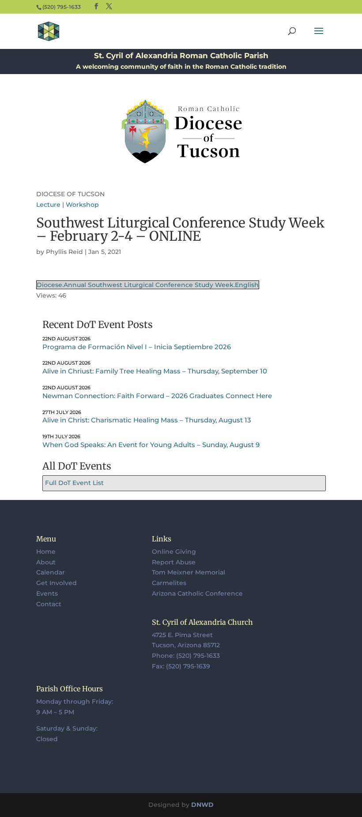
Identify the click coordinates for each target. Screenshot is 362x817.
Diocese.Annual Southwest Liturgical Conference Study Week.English (148, 285)
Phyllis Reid (64, 252)
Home (46, 552)
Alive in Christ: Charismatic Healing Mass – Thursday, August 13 (146, 420)
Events (47, 593)
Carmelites (169, 583)
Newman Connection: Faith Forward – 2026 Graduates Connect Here (157, 396)
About (46, 562)
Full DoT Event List (74, 483)
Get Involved (56, 583)
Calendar (50, 572)
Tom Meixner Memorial (188, 572)
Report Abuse (174, 562)
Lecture (48, 205)
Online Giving (174, 552)
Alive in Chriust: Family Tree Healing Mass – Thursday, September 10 (154, 371)
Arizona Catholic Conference (197, 593)
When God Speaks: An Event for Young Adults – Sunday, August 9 (151, 444)
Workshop (82, 205)
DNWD (202, 805)
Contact (48, 604)
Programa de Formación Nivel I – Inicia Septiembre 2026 (136, 347)
